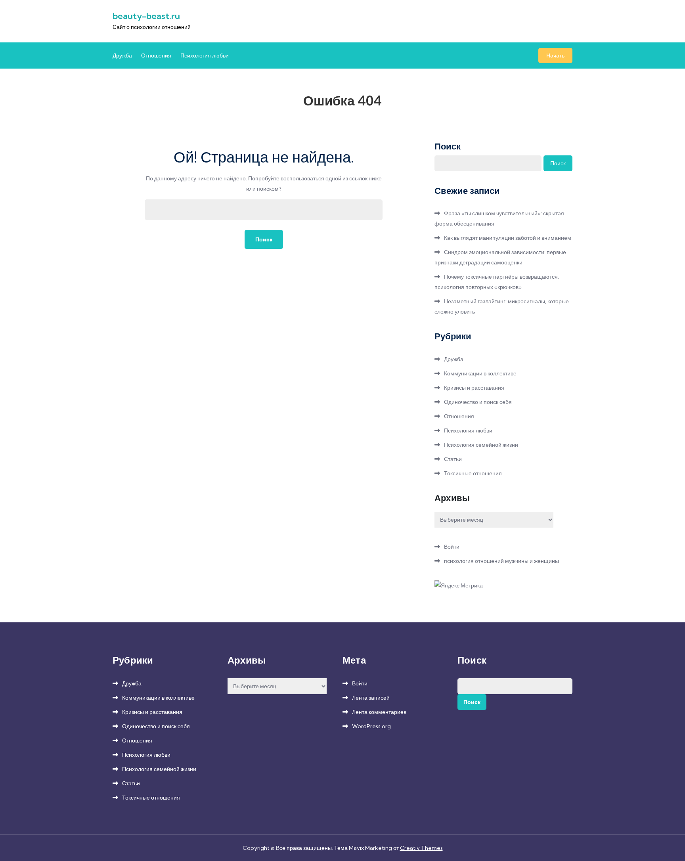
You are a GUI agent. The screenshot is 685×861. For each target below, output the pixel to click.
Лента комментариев (379, 712)
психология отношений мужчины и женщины (501, 560)
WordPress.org (371, 726)
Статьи (453, 459)
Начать (555, 55)
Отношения (156, 55)
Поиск (447, 146)
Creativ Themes (421, 847)
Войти (451, 546)
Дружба (122, 55)
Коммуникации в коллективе (480, 373)
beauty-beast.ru (146, 15)
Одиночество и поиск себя (478, 402)
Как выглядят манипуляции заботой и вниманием (507, 237)
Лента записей (371, 697)
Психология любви (204, 55)
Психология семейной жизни (481, 444)
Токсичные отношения (473, 473)
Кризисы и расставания (474, 387)
